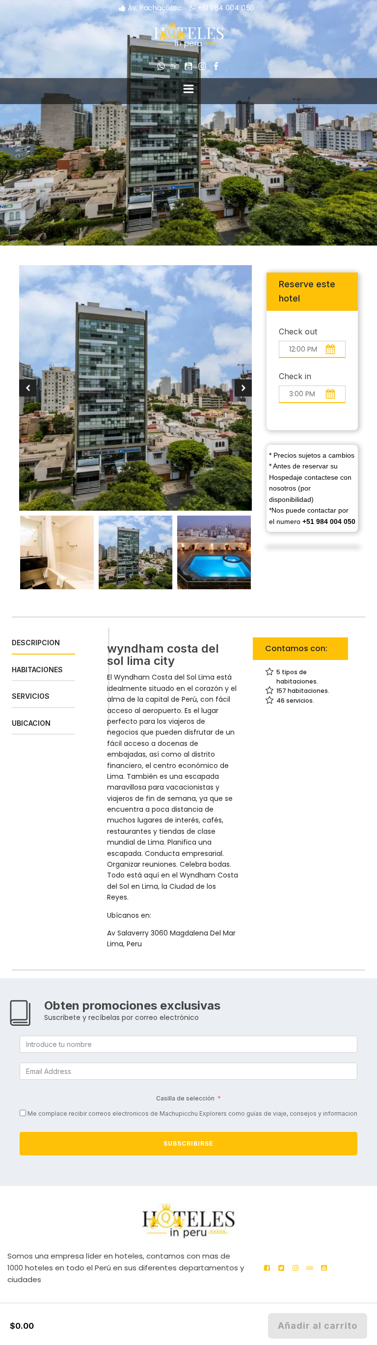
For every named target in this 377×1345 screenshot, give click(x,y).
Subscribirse (188, 1143)
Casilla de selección (185, 1098)
